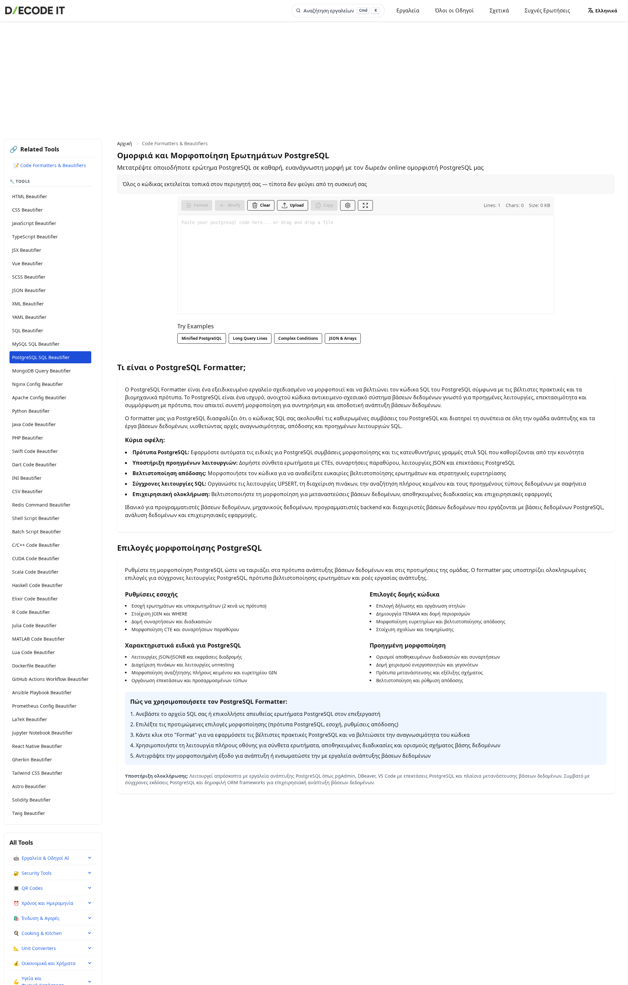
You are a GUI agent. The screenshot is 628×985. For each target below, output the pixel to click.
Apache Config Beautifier (39, 397)
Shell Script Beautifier (36, 518)
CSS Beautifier (27, 210)
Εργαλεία (407, 10)
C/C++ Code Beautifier (36, 545)
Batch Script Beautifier (36, 531)
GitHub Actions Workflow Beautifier (50, 679)
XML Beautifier (28, 304)
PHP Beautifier (27, 438)
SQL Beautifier (27, 330)
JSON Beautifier (29, 290)
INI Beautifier (27, 478)
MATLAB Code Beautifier (38, 639)
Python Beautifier (31, 411)
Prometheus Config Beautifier (44, 706)
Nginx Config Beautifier (37, 384)
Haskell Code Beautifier (37, 585)
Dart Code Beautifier (34, 464)
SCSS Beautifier (28, 277)
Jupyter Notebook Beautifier (42, 733)
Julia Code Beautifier (34, 625)
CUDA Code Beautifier (36, 558)
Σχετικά (499, 10)
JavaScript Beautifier (34, 223)
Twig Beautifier (28, 813)
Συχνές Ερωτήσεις (547, 10)
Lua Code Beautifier (33, 652)
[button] (602, 10)
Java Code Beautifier (34, 424)
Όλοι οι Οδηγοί (454, 10)
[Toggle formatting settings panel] (347, 205)
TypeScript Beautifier (35, 236)
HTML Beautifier (29, 196)
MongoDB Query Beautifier (41, 371)
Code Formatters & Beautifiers (175, 143)
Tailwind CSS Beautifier (37, 773)
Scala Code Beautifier (35, 572)
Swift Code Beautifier (35, 451)
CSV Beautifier (27, 491)
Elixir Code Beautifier (35, 599)
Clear (265, 205)
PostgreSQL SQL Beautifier (41, 357)
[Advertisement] (314, 70)
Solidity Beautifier (31, 800)
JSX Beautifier (26, 250)
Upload (297, 205)
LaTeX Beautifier (29, 719)
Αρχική (124, 143)
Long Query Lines (250, 338)
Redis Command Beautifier (41, 505)
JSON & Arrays (343, 338)
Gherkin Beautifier (32, 759)
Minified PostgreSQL (202, 338)
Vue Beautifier (27, 263)
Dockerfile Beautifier (34, 666)
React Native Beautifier (37, 746)
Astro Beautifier (29, 786)
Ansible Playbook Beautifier (42, 692)
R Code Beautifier (31, 612)
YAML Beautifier (29, 317)
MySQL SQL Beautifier (36, 344)
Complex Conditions (298, 338)
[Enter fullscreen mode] (365, 205)
